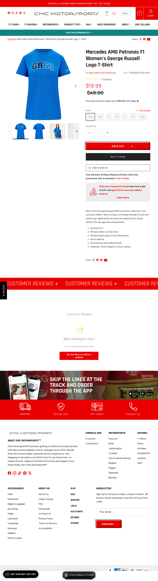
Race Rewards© (106, 24)
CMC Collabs (142, 24)
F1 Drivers (30, 24)
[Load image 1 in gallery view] (43, 84)
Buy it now (118, 156)
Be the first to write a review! (79, 356)
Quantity (91, 126)
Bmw (111, 443)
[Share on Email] (148, 39)
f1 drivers (91, 438)
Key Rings (13, 508)
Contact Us (45, 513)
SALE (88, 24)
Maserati (113, 472)
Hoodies (141, 448)
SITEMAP (75, 523)
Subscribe (107, 524)
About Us (44, 494)
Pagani (112, 467)
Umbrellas (13, 523)
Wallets (12, 533)
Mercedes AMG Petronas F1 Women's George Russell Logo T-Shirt (51, 39)
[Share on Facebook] (144, 39)
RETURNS (75, 517)
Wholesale (44, 508)
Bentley (113, 477)
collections (92, 443)
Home (11, 39)
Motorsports (50, 24)
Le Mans (113, 453)
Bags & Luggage (16, 503)
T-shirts (141, 438)
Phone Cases (15, 538)
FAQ (41, 503)
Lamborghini (115, 448)
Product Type (72, 24)
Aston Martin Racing (119, 458)
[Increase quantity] (107, 132)
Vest (139, 463)
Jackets (141, 458)
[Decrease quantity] (89, 132)
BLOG (73, 488)
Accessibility (45, 528)
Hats (10, 494)
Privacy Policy (46, 518)
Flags (10, 513)
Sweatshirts (143, 453)
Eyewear (12, 528)
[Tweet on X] (140, 39)
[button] (79, 33)
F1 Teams (14, 24)
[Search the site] (114, 13)
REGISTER (75, 500)
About (125, 24)
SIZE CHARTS (77, 511)
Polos (140, 443)
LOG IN (74, 505)
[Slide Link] (79, 385)
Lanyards (13, 518)
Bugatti (112, 463)
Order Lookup (46, 499)
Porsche (113, 438)
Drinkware (13, 499)
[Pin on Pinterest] (101, 260)
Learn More (123, 197)
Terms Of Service (48, 523)
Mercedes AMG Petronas (102, 72)
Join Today (122, 178)
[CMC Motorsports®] (66, 13)
